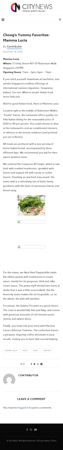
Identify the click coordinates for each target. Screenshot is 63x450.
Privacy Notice (43, 440)
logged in (23, 408)
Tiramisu (47, 350)
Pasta (25, 350)
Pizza (35, 350)
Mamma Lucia (11, 350)
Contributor (14, 47)
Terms (53, 440)
